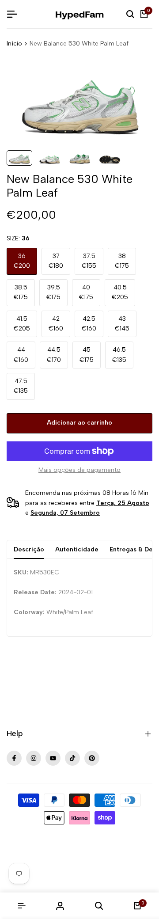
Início (14, 43)
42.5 (89, 323)
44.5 (54, 354)
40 (86, 292)
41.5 (22, 323)
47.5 (21, 386)
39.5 (53, 292)
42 (56, 323)
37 (56, 261)
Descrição (29, 549)
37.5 (89, 261)
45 (87, 354)
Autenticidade (76, 549)
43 (122, 323)
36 (22, 261)
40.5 (120, 292)
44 (21, 354)
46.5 (119, 354)
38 (122, 261)
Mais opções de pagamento (79, 470)
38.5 (21, 292)
